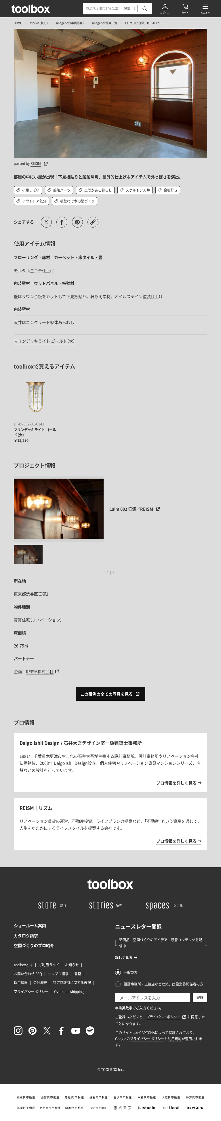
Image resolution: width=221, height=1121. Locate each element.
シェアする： (26, 222)
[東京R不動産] (26, 1097)
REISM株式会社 (40, 671)
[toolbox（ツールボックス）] (31, 8)
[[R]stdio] (147, 1107)
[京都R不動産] (147, 1097)
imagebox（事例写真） (70, 23)
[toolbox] (110, 884)
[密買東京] (122, 1107)
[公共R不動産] (98, 1107)
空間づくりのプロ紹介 (34, 945)
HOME (18, 23)
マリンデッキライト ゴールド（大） (44, 341)
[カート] (185, 8)
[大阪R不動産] (171, 1097)
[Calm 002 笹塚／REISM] (59, 509)
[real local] (171, 1107)
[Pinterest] (32, 1030)
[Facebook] (61, 1030)
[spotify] (90, 1030)
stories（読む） (39, 23)
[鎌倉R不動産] (98, 1097)
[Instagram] (18, 1030)
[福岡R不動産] (26, 1107)
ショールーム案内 (30, 925)
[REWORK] (195, 1107)
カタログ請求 (26, 935)
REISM (36, 163)
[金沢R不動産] (122, 1097)
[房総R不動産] (74, 1097)
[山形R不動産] (50, 1097)
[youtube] (75, 1030)
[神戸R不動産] (195, 1097)
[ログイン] (165, 8)
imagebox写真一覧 (104, 23)
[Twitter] (47, 1030)
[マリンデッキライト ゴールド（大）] (35, 398)
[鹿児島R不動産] (50, 1107)
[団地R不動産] (74, 1107)
